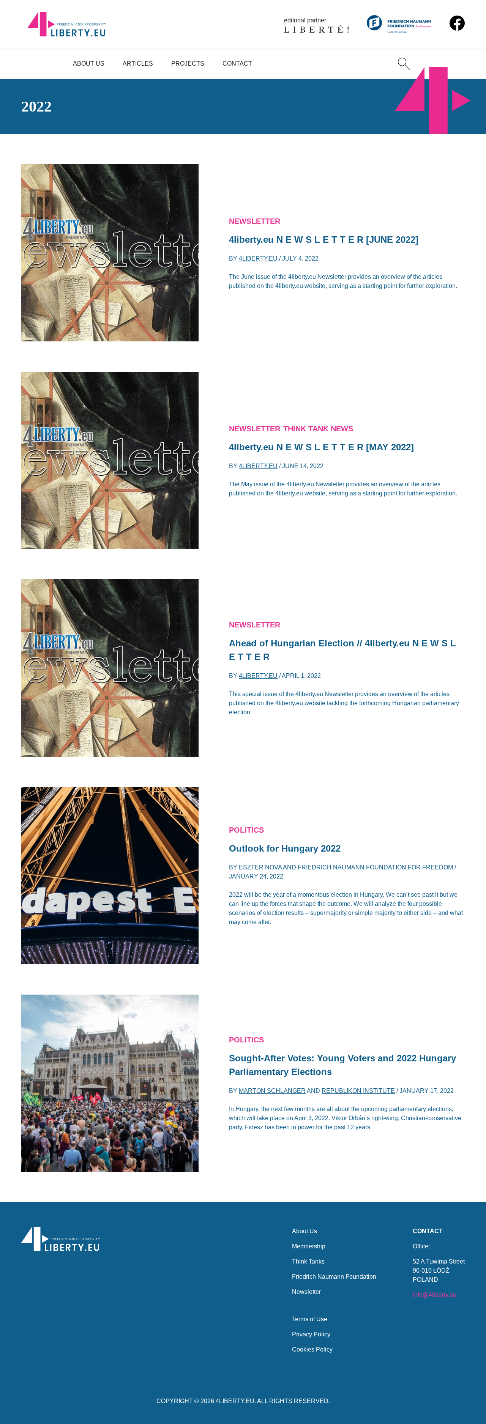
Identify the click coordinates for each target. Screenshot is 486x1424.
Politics (246, 830)
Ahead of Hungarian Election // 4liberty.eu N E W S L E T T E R (342, 650)
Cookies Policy (312, 1349)
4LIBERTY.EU (235, 1401)
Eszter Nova (260, 867)
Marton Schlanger (272, 1091)
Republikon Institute (358, 1091)
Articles (138, 63)
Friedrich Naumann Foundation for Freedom (375, 867)
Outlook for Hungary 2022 (285, 848)
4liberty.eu (258, 258)
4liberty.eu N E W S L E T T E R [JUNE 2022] (323, 239)
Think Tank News (318, 428)
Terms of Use (309, 1319)
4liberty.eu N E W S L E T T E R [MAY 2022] (321, 447)
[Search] (404, 64)
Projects (187, 63)
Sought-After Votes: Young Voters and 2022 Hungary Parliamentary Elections (342, 1065)
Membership (308, 1246)
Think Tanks (308, 1261)
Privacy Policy (311, 1334)
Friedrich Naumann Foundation (334, 1276)
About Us (88, 63)
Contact (237, 63)
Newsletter (254, 221)
